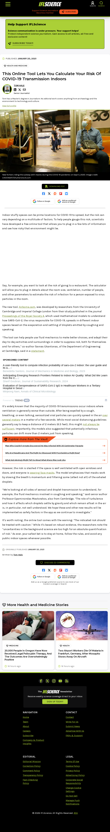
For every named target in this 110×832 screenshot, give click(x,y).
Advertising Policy (75, 775)
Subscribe (28, 735)
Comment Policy (31, 770)
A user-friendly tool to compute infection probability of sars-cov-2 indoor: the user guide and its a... (55, 366)
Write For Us (72, 721)
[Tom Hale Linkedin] (15, 89)
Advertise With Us (75, 731)
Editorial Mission (32, 761)
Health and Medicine (17, 66)
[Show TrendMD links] (106, 400)
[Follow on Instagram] (54, 681)
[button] (101, 3)
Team (25, 721)
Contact (70, 717)
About (26, 726)
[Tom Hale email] (24, 90)
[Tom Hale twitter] (20, 90)
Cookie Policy (73, 766)
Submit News (73, 726)
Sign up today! (55, 701)
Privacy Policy (73, 770)
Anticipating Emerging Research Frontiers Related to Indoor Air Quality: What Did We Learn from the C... (55, 376)
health (66, 646)
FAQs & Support (74, 735)
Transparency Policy (33, 775)
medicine (13, 646)
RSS (76, 813)
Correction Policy (31, 766)
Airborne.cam (27, 307)
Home (26, 717)
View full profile (9, 106)
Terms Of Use (72, 761)
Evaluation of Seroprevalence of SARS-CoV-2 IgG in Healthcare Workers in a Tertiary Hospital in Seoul (51, 387)
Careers (27, 731)
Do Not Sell (71, 795)
